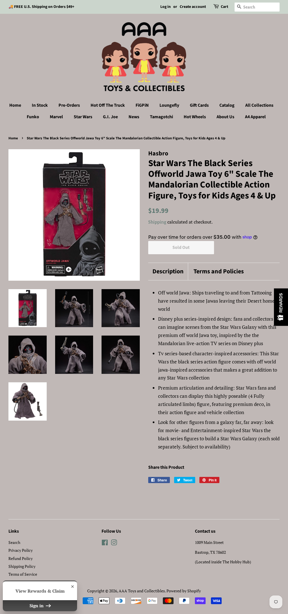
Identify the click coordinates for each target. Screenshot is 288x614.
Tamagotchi (161, 117)
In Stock (40, 105)
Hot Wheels (195, 117)
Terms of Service (22, 574)
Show (281, 307)
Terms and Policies (219, 271)
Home (15, 105)
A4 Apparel (255, 117)
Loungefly (169, 105)
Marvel (56, 117)
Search (14, 542)
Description (168, 271)
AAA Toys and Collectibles (142, 590)
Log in (165, 7)
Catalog (227, 105)
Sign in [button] (37, 605)
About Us (225, 117)
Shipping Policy (21, 566)
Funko (33, 117)
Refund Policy (20, 558)
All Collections (259, 105)
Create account (193, 7)
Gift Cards (199, 105)
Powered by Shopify (183, 590)
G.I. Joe (110, 117)
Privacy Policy (20, 550)
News (134, 117)
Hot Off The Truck (108, 105)
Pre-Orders (69, 105)
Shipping (157, 222)
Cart (224, 7)
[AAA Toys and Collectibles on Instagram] (114, 543)
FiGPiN (142, 105)
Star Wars (83, 117)
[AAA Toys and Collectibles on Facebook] (105, 543)
